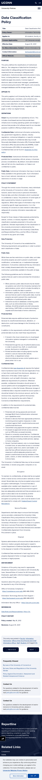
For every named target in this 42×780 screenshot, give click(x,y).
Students (24, 643)
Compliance (5, 752)
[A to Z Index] (39, 2)
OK (32, 776)
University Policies (8, 8)
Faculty (22, 639)
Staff (18, 643)
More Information (18, 776)
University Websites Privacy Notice (15, 770)
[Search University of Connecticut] (35, 2)
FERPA (3, 755)
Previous (11, 649)
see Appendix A (19, 368)
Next (33, 649)
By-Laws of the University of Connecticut (17, 665)
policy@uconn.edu (12, 693)
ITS (36, 643)
